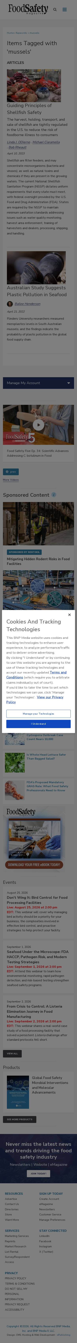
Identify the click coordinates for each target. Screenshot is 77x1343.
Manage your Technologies (38, 713)
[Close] (69, 614)
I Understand (38, 723)
